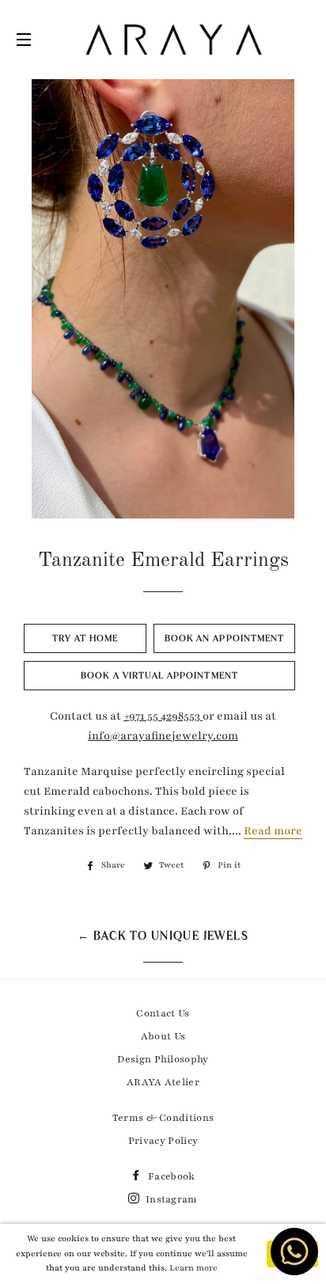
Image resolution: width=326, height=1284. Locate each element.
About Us (163, 1036)
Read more (273, 830)
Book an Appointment (224, 638)
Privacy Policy (163, 1140)
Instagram (170, 1199)
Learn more (193, 1268)
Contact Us (162, 1013)
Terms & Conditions (163, 1117)
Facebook (170, 1176)
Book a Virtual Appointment (159, 675)
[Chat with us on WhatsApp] (301, 1258)
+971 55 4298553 (163, 716)
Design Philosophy (162, 1059)
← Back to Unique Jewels (163, 936)
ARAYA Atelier (163, 1082)
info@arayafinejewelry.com (163, 735)
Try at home (85, 638)
